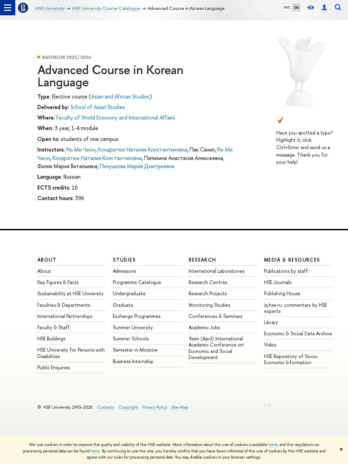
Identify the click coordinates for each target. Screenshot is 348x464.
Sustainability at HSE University (70, 293)
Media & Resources (292, 259)
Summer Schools (131, 338)
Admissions (124, 271)
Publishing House (282, 293)
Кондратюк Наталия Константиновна (142, 149)
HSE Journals (277, 282)
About (46, 259)
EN (296, 7)
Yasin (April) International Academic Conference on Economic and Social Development (216, 347)
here (273, 444)
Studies (124, 259)
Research (202, 259)
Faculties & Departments (63, 305)
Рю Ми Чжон (80, 149)
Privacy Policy (154, 407)
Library (271, 322)
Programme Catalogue (137, 282)
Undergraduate (129, 293)
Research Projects (208, 293)
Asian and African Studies (120, 96)
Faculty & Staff (53, 327)
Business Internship (133, 361)
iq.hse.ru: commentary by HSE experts (295, 308)
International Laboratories (216, 271)
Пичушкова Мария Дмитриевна (137, 166)
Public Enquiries (53, 367)
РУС (287, 7)
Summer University (133, 327)
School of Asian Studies (97, 107)
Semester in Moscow (135, 349)
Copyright (128, 407)
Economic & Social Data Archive (298, 333)
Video (270, 344)
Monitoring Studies (209, 305)
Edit (267, 405)
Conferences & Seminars (215, 316)
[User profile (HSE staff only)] (324, 7)
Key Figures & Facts (58, 282)
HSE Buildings (51, 338)
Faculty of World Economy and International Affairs (115, 117)
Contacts (105, 407)
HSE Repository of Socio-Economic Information (291, 359)
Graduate (123, 305)
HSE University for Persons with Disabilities (71, 352)
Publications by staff (286, 271)
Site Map (179, 407)
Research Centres (208, 282)
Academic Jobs (204, 327)
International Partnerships (64, 316)
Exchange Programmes (136, 316)
